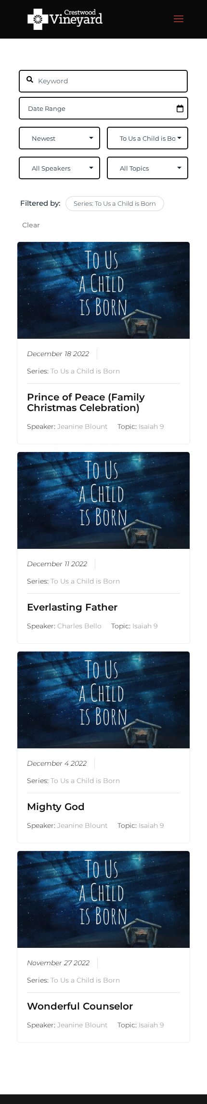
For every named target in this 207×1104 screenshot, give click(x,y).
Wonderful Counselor (80, 1006)
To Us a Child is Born (85, 371)
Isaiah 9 (151, 426)
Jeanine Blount (82, 426)
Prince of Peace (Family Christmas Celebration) (86, 402)
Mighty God (56, 806)
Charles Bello (79, 626)
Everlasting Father (72, 607)
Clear (31, 225)
